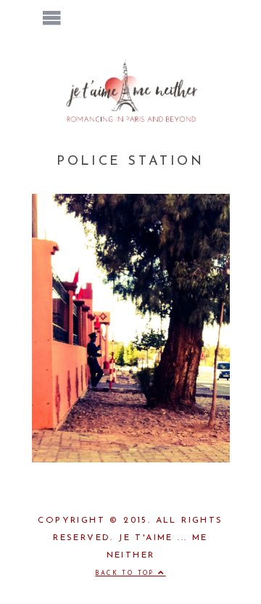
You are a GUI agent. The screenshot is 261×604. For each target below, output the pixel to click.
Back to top (126, 573)
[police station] (131, 459)
